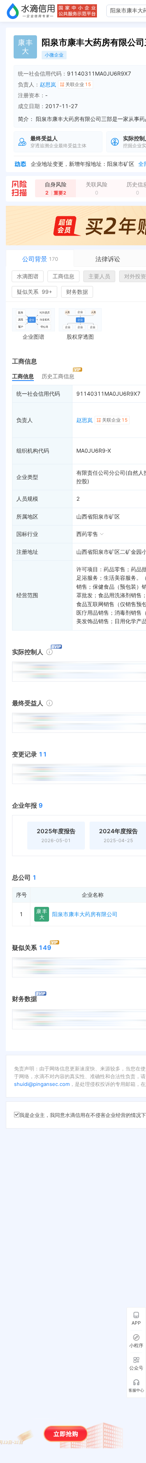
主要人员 (99, 276)
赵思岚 (48, 84)
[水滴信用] (31, 11)
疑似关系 (34, 291)
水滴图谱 (28, 276)
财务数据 (77, 291)
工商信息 (63, 276)
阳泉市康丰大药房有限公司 (85, 914)
